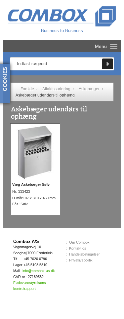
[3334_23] (35, 152)
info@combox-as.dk (38, 271)
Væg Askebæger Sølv (31, 184)
